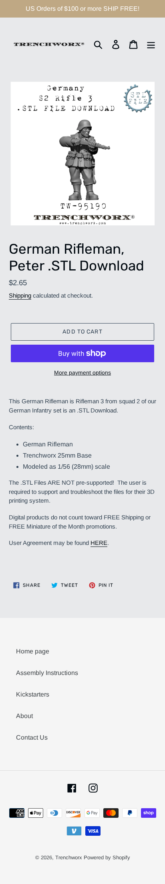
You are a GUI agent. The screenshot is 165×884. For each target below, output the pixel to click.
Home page (32, 651)
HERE (99, 542)
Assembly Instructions (47, 672)
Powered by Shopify (107, 857)
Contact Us (32, 737)
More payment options (82, 372)
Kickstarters (32, 694)
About (24, 715)
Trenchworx (68, 857)
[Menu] (151, 44)
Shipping (20, 295)
